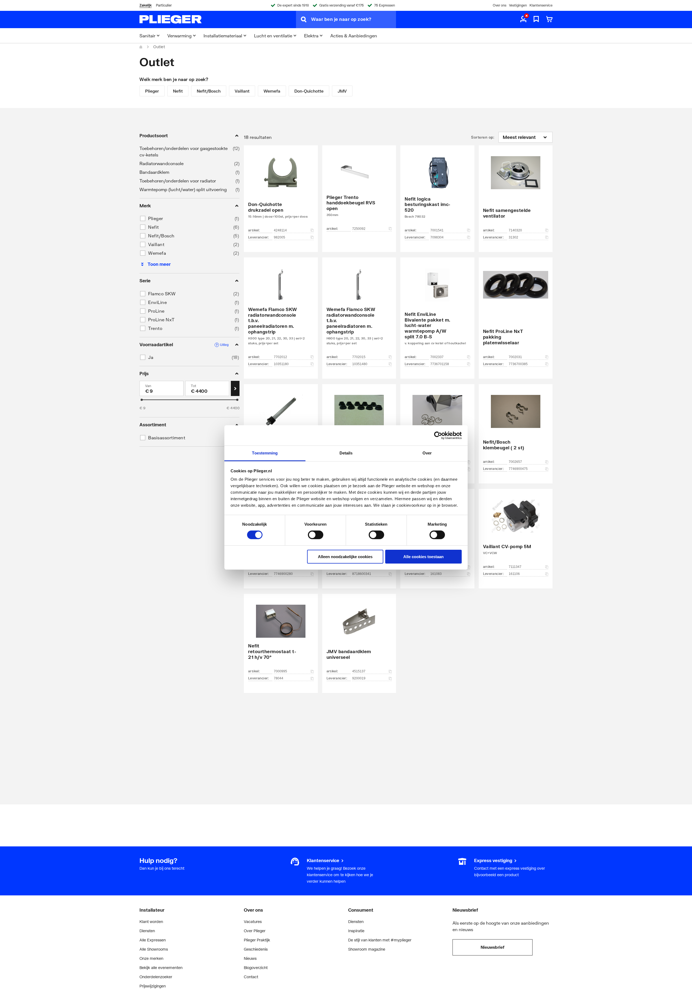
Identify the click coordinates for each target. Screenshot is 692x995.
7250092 (358, 229)
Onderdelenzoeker (155, 976)
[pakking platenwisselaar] (516, 309)
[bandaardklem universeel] (359, 635)
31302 (513, 237)
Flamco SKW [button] (161, 293)
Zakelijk (145, 5)
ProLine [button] (156, 310)
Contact (251, 976)
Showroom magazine (366, 949)
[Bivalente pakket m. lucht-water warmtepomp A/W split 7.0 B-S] (437, 309)
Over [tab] (427, 453)
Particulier (164, 5)
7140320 (515, 230)
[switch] (315, 535)
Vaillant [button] (156, 244)
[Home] (141, 46)
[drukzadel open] (281, 190)
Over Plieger (254, 930)
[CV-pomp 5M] (516, 530)
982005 (279, 237)
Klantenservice (541, 5)
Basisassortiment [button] (166, 437)
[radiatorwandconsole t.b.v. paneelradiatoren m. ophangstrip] (281, 309)
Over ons (499, 5)
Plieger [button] (155, 218)
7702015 (358, 357)
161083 (436, 574)
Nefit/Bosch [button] (161, 235)
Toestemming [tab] (265, 453)
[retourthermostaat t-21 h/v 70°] (281, 635)
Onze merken (151, 958)
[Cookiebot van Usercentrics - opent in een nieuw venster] (438, 435)
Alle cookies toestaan (423, 556)
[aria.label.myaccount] (523, 19)
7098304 (437, 237)
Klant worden (151, 921)
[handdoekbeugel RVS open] (359, 190)
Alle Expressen (152, 940)
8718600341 (361, 574)
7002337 (437, 357)
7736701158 (439, 364)
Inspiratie (356, 930)
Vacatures (253, 921)
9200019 (358, 678)
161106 (514, 574)
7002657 (515, 462)
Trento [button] (155, 328)
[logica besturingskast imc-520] (437, 190)
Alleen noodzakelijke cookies (345, 556)
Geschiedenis (256, 949)
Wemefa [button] (157, 253)
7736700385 (518, 364)
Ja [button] (150, 357)
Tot (194, 386)
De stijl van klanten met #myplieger (379, 940)
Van (148, 386)
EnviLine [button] (157, 302)
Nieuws (250, 958)
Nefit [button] (153, 227)
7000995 (280, 671)
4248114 (280, 230)
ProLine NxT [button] (161, 319)
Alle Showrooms (153, 949)
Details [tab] (346, 453)
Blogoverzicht (256, 967)
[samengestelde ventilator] (516, 190)
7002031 (515, 357)
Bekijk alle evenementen (160, 967)
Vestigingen (518, 5)
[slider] (142, 400)
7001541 (437, 230)
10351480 (359, 364)
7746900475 (518, 469)
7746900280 (283, 574)
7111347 (515, 567)
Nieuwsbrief (492, 947)
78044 (278, 678)
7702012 (280, 357)
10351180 (281, 364)
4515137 (358, 671)
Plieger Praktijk (257, 940)
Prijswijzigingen (152, 986)
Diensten (147, 930)
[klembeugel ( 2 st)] (516, 425)
